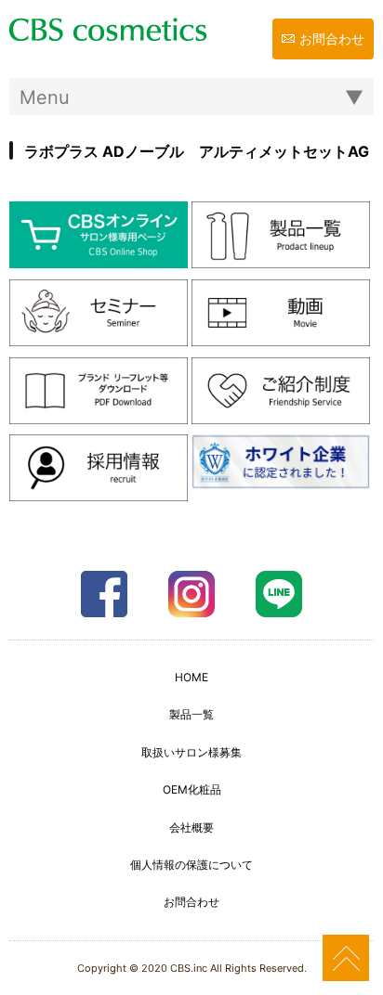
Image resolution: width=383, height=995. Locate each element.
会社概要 (191, 827)
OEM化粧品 (192, 789)
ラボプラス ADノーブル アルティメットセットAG (196, 151)
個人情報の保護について (191, 865)
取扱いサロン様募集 (191, 752)
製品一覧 (191, 714)
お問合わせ (331, 38)
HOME (191, 677)
